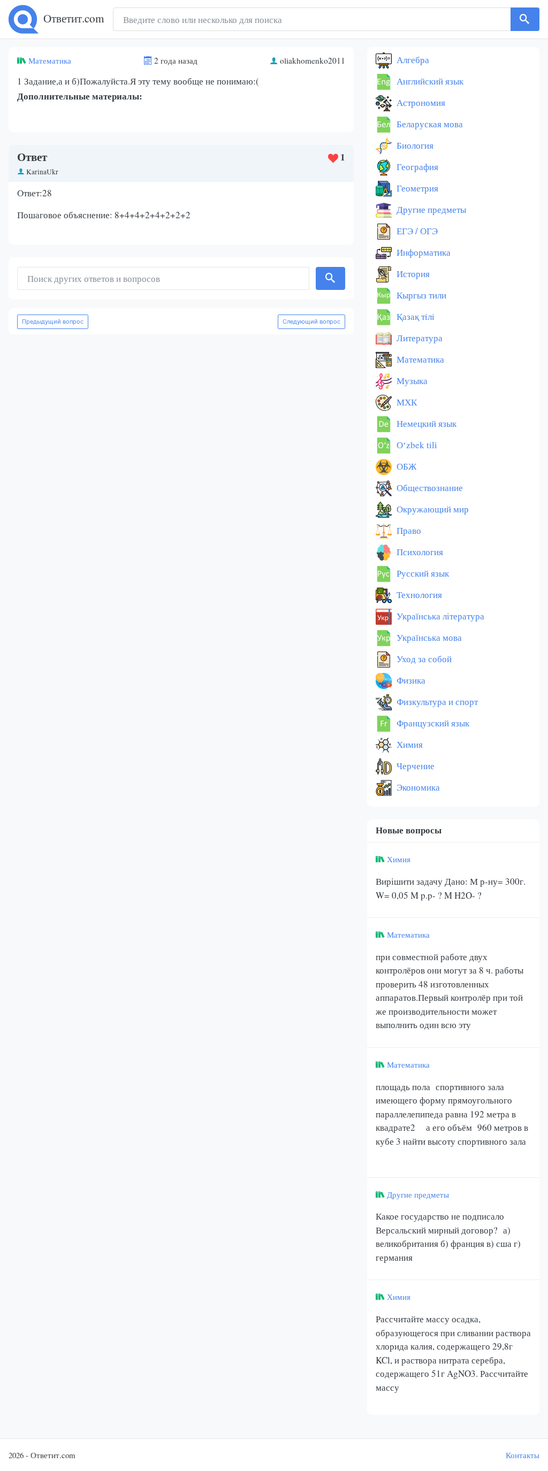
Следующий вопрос (311, 321)
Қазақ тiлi (414, 316)
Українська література (439, 616)
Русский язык (421, 573)
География (416, 166)
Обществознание (428, 487)
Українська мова (428, 637)
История (412, 273)
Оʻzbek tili (415, 445)
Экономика (417, 787)
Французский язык (431, 723)
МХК (405, 402)
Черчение (414, 766)
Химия (408, 744)
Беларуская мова (428, 124)
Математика (49, 60)
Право (407, 530)
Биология (413, 145)
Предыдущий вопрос (52, 321)
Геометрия (416, 188)
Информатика (422, 252)
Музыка (411, 380)
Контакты (522, 1455)
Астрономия (419, 102)
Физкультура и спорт (436, 701)
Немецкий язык (425, 423)
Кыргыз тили (420, 295)
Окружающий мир (431, 509)
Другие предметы (430, 209)
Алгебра (411, 59)
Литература (418, 338)
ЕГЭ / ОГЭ (416, 231)
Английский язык (428, 81)
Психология (418, 552)
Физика (409, 680)
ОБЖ (405, 466)
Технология (418, 594)
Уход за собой (423, 659)
